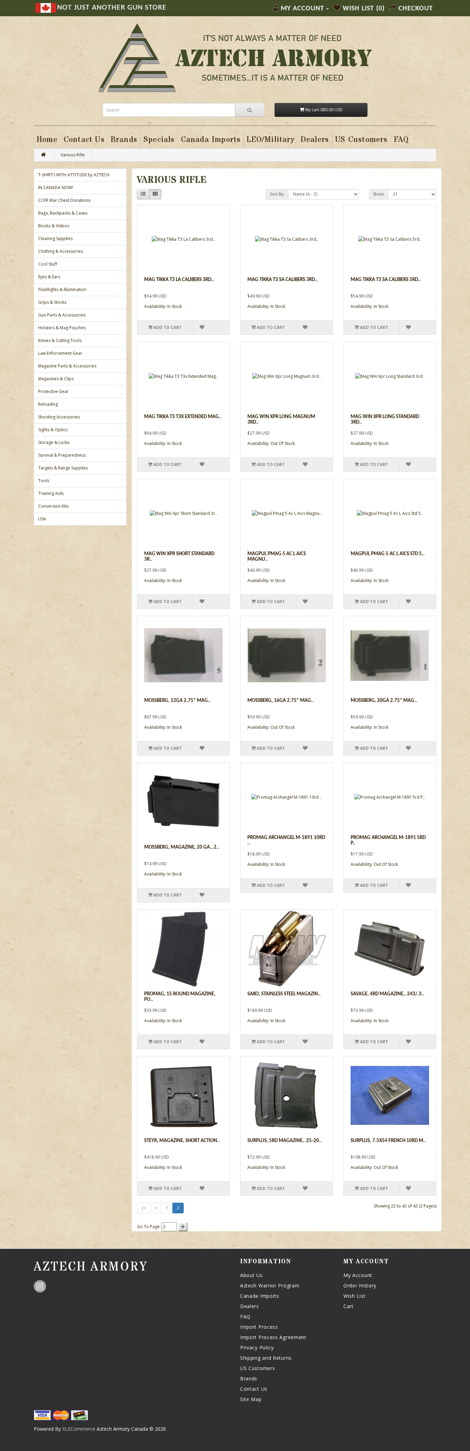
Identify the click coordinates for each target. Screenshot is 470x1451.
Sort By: (277, 194)
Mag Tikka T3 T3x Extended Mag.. (183, 416)
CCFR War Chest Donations (64, 200)
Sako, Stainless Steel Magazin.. (284, 994)
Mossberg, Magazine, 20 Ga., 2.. (181, 847)
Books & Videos (53, 226)
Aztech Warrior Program (269, 1285)
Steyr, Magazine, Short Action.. (182, 1140)
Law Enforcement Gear (60, 353)
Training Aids (51, 493)
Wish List (354, 1296)
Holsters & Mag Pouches (62, 328)
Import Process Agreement (273, 1337)
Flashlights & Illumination (62, 289)
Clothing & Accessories (60, 251)
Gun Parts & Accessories (62, 315)
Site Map (251, 1399)
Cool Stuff (47, 264)
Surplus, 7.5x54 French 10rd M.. (388, 1140)
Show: (378, 194)
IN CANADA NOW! (55, 187)
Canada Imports (259, 1296)
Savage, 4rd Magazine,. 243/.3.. (387, 994)
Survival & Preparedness (62, 455)
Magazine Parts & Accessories (67, 366)
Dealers (249, 1306)
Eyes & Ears (49, 277)
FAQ (245, 1316)
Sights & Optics (52, 430)
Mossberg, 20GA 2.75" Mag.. (384, 700)
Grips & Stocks (52, 302)
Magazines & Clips (56, 379)
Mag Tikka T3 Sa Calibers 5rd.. (386, 279)
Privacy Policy (257, 1347)
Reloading (48, 404)
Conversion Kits (53, 506)
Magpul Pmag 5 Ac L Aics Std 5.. (388, 554)
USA (42, 519)
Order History (359, 1285)
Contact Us (253, 1389)
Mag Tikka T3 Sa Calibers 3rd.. (282, 279)
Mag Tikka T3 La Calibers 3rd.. (179, 279)
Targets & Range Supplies (63, 468)
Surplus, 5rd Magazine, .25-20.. (284, 1140)
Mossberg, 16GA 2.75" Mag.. (280, 700)
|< (143, 1208)
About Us (251, 1275)
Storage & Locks (54, 442)
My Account (357, 1275)
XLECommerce (78, 1429)
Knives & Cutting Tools (60, 340)
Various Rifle (73, 155)
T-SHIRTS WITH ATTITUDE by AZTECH (73, 175)
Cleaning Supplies (55, 238)
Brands (248, 1378)
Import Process (259, 1327)
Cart (348, 1306)
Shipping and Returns (266, 1358)
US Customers (257, 1368)
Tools (43, 481)
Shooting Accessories (59, 417)
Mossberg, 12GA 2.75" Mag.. (177, 700)
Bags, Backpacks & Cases (62, 213)
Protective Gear (53, 391)
